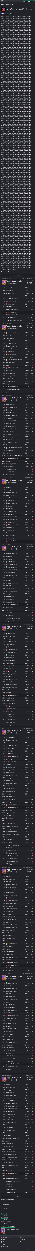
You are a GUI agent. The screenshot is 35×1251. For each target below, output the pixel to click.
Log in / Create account (28, 1)
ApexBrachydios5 (8, 14)
